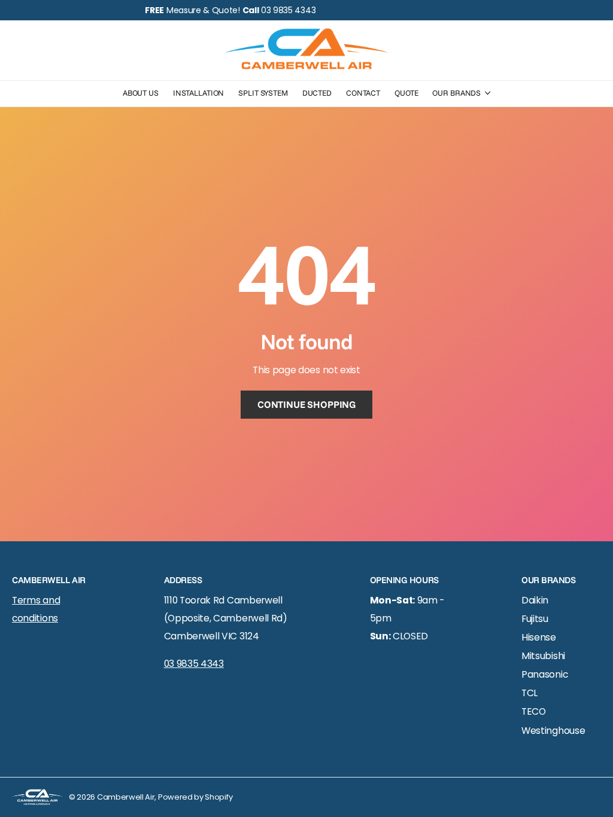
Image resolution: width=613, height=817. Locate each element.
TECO (533, 711)
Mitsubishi (543, 656)
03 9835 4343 (194, 663)
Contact (363, 92)
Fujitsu (534, 618)
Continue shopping (306, 404)
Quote (406, 92)
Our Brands (456, 92)
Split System (262, 92)
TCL (529, 693)
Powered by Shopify (195, 797)
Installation (198, 92)
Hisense (538, 637)
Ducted (317, 92)
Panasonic (544, 674)
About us (141, 92)
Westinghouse (553, 730)
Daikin (534, 600)
